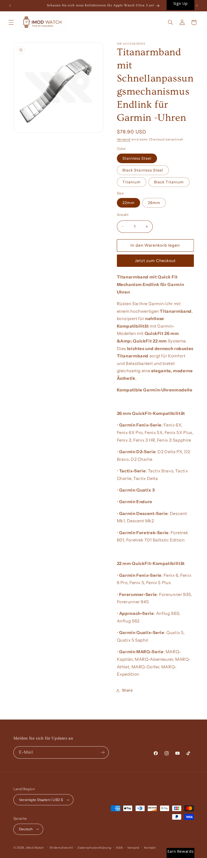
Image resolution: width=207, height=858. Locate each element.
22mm (128, 203)
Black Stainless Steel (142, 170)
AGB (119, 847)
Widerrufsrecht (61, 847)
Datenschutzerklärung (94, 847)
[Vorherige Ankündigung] (10, 5)
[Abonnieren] (102, 752)
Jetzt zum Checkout (155, 260)
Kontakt (150, 847)
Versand (124, 139)
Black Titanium (169, 182)
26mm (154, 203)
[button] (11, 22)
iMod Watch (35, 847)
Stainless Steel (137, 158)
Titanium (131, 182)
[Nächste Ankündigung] (196, 5)
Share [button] (127, 690)
